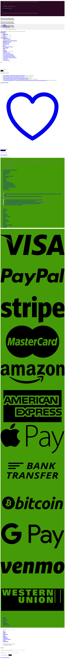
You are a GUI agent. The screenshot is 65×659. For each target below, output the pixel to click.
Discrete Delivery (7, 216)
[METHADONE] (4, 82)
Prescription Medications (8, 55)
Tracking (5, 226)
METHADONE (4, 155)
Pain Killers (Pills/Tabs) (8, 54)
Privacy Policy (6, 221)
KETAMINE (5, 47)
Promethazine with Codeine (9, 56)
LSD (4, 49)
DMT (4, 33)
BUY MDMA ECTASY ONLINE (10, 40)
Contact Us (5, 215)
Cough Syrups (6, 44)
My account (5, 220)
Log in (10, 655)
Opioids (5, 51)
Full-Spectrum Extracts (8, 46)
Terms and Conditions (8, 224)
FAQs (4, 217)
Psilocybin (5, 58)
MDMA (5, 50)
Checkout (5, 213)
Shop (4, 223)
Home (2, 31)
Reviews (5, 222)
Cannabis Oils (6, 43)
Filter (2, 70)
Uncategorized (6, 60)
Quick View (3, 150)
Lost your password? (5, 657)
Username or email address (7, 650)
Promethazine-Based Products (9, 57)
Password (3, 652)
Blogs (4, 211)
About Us (5, 209)
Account (5, 210)
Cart (4, 212)
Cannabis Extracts (7, 41)
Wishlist (5, 227)
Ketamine (5, 34)
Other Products (7, 39)
